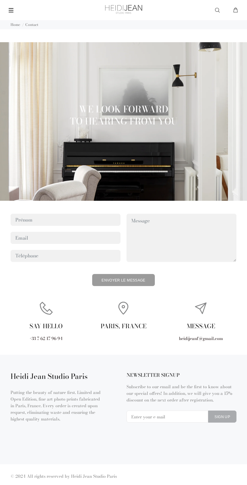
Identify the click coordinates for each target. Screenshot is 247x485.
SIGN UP (222, 417)
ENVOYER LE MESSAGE (123, 280)
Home (15, 24)
